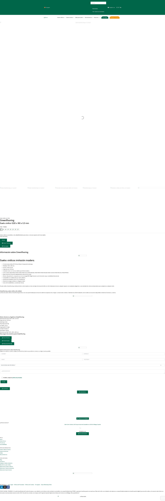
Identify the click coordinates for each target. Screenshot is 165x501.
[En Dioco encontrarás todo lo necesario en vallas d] (115, 398)
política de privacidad (17, 377)
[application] (64, 17)
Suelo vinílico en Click (5, 218)
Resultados (95, 8)
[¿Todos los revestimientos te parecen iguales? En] (82, 398)
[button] (104, 17)
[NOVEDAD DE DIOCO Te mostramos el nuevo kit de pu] (149, 405)
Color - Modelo (3, 226)
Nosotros (96, 17)
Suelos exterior (69, 17)
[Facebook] (118, 7)
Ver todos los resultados (98, 11)
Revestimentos (88, 17)
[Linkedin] (120, 7)
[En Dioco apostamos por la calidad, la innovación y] (16, 399)
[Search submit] (92, 5)
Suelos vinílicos (60, 17)
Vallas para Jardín (79, 17)
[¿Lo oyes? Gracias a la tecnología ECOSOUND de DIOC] (49, 398)
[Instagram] (117, 7)
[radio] (1, 230)
